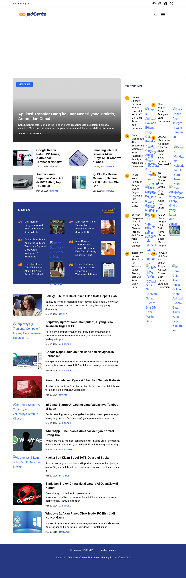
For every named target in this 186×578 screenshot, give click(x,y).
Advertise (73, 557)
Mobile (37, 134)
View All (109, 210)
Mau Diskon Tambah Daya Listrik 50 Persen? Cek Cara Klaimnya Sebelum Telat (86, 248)
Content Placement (89, 557)
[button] (155, 14)
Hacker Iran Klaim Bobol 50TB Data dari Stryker (78, 457)
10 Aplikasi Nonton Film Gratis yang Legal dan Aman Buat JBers (162, 190)
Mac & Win (64, 532)
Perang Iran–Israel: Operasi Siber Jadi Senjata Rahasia (82, 380)
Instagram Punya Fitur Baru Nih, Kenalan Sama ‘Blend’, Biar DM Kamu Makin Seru (137, 270)
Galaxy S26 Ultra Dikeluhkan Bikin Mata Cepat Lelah (81, 296)
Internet (64, 476)
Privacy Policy (109, 557)
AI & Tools (65, 344)
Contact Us (124, 557)
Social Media (66, 450)
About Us (61, 557)
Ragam (54, 191)
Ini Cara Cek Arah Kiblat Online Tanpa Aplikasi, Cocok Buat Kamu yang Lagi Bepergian (164, 270)
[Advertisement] (93, 46)
